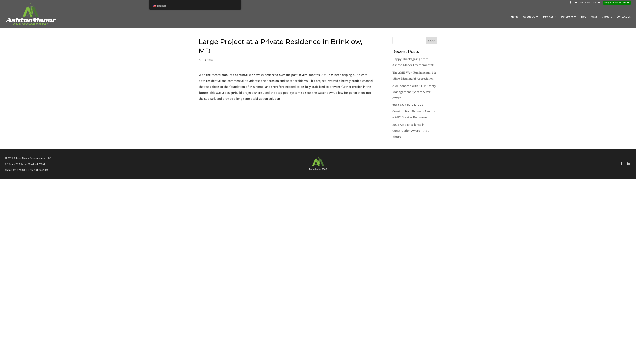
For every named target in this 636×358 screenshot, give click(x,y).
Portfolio (567, 16)
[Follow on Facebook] (621, 163)
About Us (529, 16)
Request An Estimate (617, 2)
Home (515, 16)
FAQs (594, 16)
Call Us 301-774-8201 (590, 3)
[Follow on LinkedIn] (628, 163)
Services (548, 16)
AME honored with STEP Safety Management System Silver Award (414, 92)
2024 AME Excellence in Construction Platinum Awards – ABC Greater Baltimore (413, 111)
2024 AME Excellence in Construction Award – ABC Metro (410, 131)
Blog (583, 16)
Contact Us (623, 16)
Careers (607, 16)
